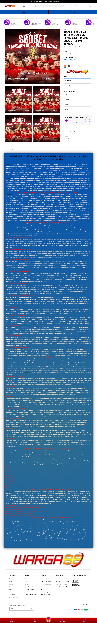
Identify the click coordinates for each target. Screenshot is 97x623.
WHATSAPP (62, 621)
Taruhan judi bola (11, 223)
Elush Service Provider (30, 586)
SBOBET (19, 17)
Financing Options (29, 589)
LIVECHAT (85, 621)
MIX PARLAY (31, 17)
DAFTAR (72, 12)
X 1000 (67, 100)
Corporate (27, 581)
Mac (10, 578)
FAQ (42, 589)
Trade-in (27, 592)
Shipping (72, 53)
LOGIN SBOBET (58, 17)
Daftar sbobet (9, 491)
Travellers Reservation (30, 594)
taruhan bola (9, 530)
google (52, 540)
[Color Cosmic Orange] (65, 66)
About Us (58, 578)
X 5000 (67, 109)
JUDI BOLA (68, 85)
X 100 (66, 95)
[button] (8, 17)
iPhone (11, 584)
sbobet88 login (27, 372)
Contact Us (44, 586)
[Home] (10, 6)
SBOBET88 (44, 17)
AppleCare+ (28, 578)
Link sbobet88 (10, 450)
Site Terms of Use (45, 594)
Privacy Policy (44, 592)
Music (10, 589)
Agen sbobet (9, 194)
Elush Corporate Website (62, 586)
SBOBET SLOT (88, 17)
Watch (11, 586)
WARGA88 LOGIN (73, 17)
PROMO (11, 621)
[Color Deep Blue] (69, 66)
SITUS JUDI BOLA (13, 597)
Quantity (66, 128)
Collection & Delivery (46, 581)
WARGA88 (8, 17)
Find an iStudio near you (62, 581)
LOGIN (24, 12)
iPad (10, 581)
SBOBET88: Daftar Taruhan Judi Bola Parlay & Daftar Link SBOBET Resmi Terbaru (48, 1)
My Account (44, 578)
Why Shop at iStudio (61, 584)
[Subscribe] (31, 608)
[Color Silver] (72, 66)
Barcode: (73, 46)
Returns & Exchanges (46, 584)
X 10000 (67, 104)
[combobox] (48, 6)
